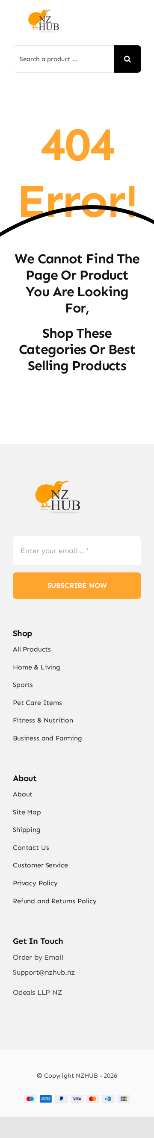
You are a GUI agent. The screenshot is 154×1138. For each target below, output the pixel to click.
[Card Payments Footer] (77, 1098)
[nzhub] (43, 11)
